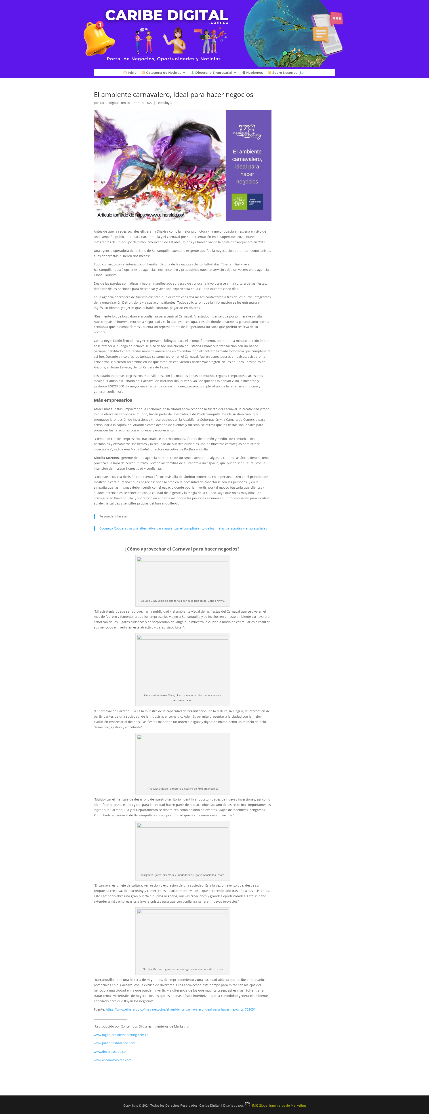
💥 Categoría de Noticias (161, 73)
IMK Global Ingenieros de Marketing (279, 1105)
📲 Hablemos (252, 73)
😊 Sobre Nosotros (282, 73)
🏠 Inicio (130, 73)
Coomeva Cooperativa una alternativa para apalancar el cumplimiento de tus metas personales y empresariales (183, 528)
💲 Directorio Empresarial (211, 73)
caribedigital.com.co (115, 103)
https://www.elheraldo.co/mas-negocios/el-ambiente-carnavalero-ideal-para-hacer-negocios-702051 (181, 1009)
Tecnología (164, 103)
